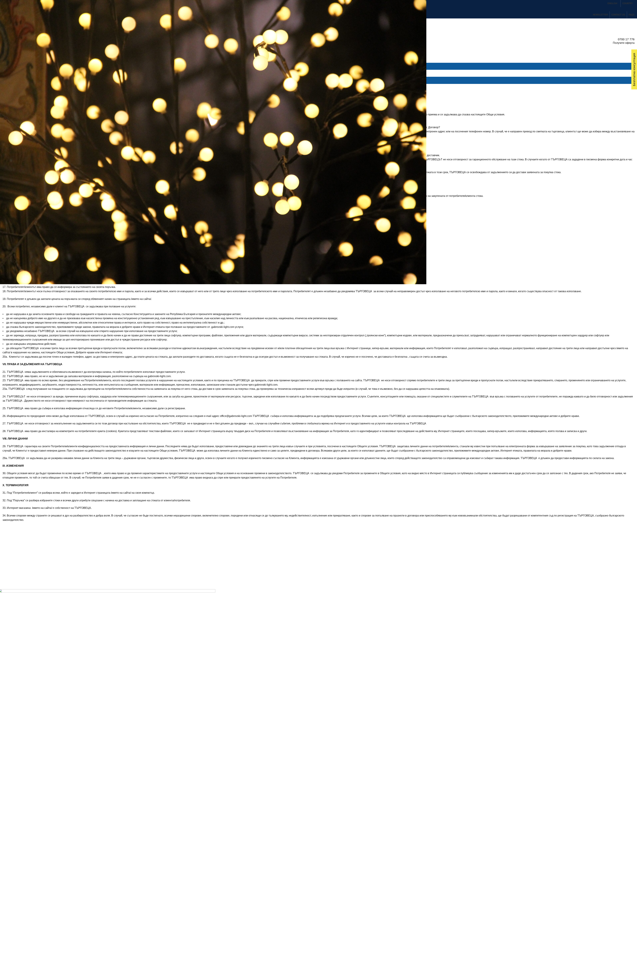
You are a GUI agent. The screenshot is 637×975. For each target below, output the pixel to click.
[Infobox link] (318, 41)
